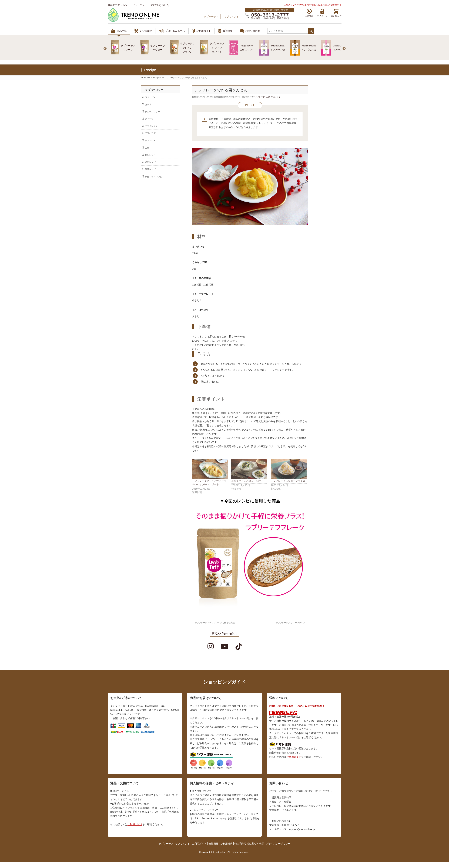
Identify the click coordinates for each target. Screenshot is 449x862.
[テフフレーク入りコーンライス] (289, 469)
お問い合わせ (252, 30)
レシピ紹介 (146, 30)
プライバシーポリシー (278, 843)
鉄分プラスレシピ (153, 176)
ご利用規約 (226, 843)
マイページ (322, 16)
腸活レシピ (150, 169)
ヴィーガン (150, 97)
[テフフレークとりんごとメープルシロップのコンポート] (210, 469)
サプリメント (182, 843)
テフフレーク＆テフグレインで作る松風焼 (213, 622)
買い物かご (336, 16)
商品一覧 (122, 30)
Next (344, 48)
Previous (105, 48)
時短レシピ (275, 97)
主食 (268, 97)
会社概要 (228, 30)
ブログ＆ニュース (175, 30)
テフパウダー (151, 133)
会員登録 (309, 16)
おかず (148, 104)
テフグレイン (151, 126)
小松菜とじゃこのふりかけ (246, 480)
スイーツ (149, 119)
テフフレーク (259, 97)
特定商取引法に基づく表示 (249, 843)
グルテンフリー (152, 111)
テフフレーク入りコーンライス (288, 480)
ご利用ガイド (203, 30)
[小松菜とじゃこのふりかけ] (249, 469)
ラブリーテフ (166, 843)
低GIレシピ (150, 155)
